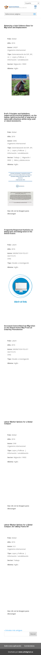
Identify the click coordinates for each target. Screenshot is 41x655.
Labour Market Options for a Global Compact (18, 423)
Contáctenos (29, 646)
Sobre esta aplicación (12, 646)
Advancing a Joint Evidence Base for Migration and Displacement (18, 26)
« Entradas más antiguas (13, 630)
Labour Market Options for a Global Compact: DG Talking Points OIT (18, 525)
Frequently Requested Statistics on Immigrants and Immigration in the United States (18, 232)
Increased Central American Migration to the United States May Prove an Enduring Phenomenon (19, 328)
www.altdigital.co (25, 652)
